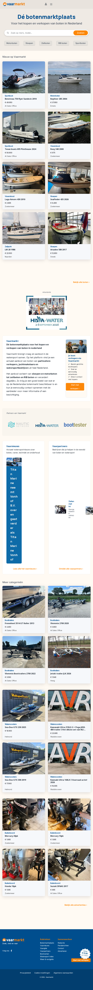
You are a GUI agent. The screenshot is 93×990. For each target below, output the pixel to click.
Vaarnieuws (44, 945)
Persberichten (63, 945)
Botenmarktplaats (47, 943)
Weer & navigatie (47, 959)
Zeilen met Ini (71, 504)
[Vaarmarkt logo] (14, 4)
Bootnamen (44, 954)
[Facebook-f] (11, 951)
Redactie (61, 943)
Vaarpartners (45, 951)
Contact (61, 948)
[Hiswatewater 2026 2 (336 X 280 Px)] (46, 312)
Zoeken (80, 33)
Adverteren (62, 951)
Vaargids (43, 948)
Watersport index (47, 956)
